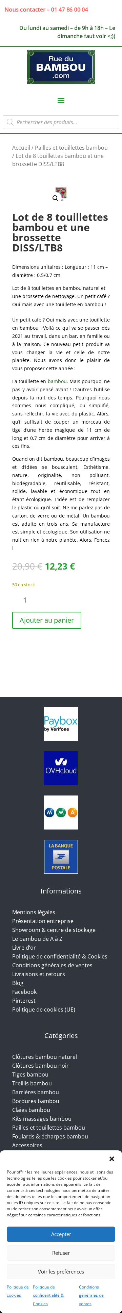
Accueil (21, 147)
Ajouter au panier (47, 620)
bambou (57, 381)
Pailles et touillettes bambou (71, 147)
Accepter (61, 1234)
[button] (111, 1158)
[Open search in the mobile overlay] (61, 122)
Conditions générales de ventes (91, 1295)
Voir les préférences (61, 1271)
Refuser (61, 1252)
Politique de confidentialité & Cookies (48, 1295)
